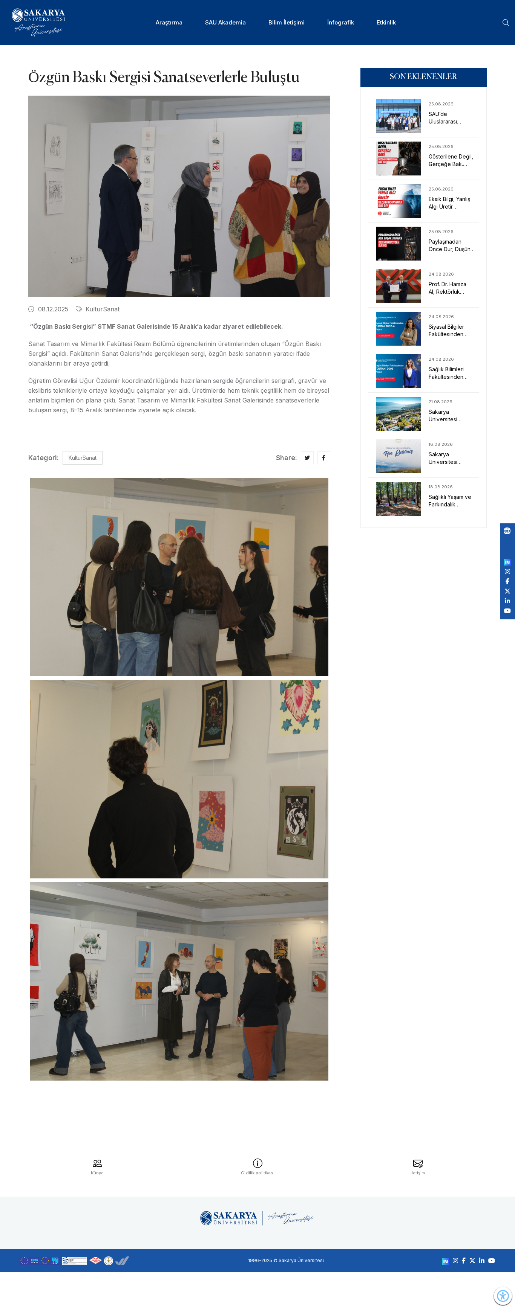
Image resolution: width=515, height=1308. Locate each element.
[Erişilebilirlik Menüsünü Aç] (503, 1296)
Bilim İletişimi (286, 22)
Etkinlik (386, 22)
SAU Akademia (225, 22)
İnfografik (340, 22)
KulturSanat (103, 309)
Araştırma (169, 22)
